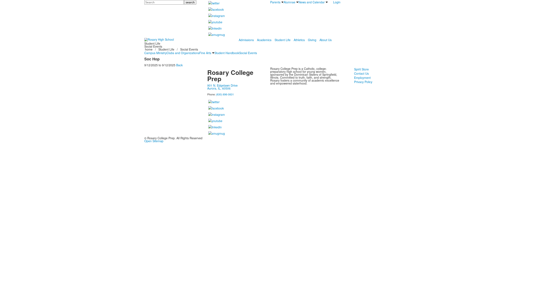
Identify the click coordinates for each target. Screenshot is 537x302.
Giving (312, 40)
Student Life (283, 40)
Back (179, 65)
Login (336, 2)
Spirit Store (361, 69)
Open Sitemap (153, 141)
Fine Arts (205, 53)
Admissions (246, 40)
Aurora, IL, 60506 (219, 88)
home (149, 49)
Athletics (299, 40)
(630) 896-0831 (225, 94)
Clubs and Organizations (183, 53)
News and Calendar (311, 2)
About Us (325, 40)
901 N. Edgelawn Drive (222, 85)
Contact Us (361, 73)
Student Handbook (226, 53)
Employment (362, 78)
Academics (264, 40)
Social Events (248, 53)
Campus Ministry (155, 53)
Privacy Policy (363, 82)
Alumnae (289, 2)
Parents (275, 2)
